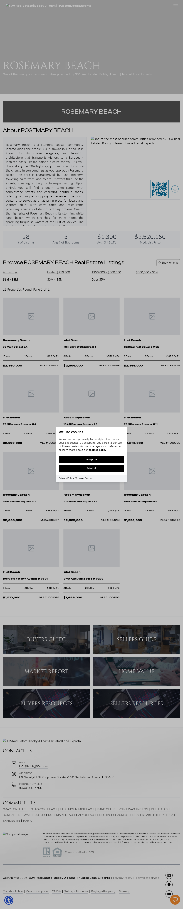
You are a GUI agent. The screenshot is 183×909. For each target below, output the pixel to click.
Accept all (91, 459)
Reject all (92, 468)
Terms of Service (84, 478)
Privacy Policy (66, 478)
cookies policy (97, 450)
